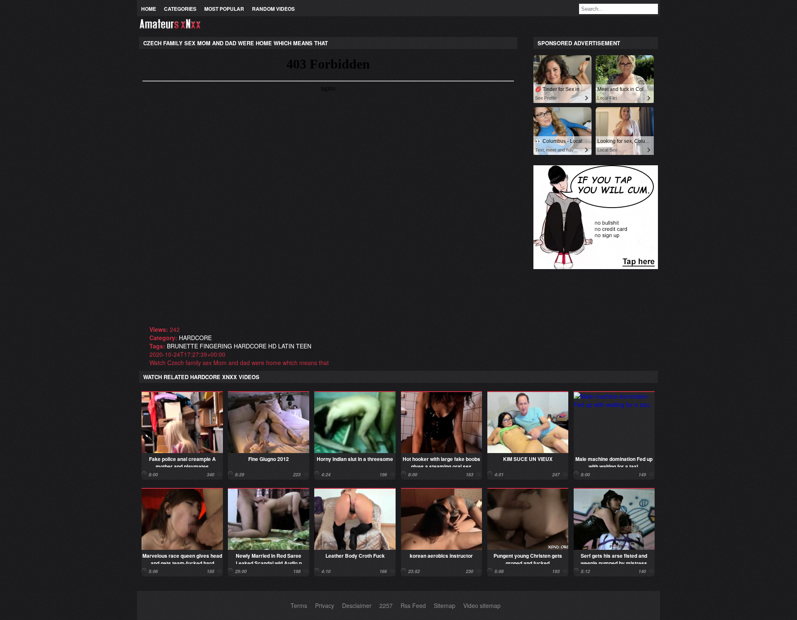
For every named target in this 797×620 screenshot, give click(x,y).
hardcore (195, 337)
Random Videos (273, 8)
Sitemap (444, 605)
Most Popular (224, 8)
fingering (216, 346)
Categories (180, 8)
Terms (299, 605)
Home (148, 8)
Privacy (324, 605)
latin (286, 346)
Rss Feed (413, 605)
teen (303, 346)
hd (272, 346)
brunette (182, 346)
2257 (386, 605)
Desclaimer (357, 605)
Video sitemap (482, 605)
